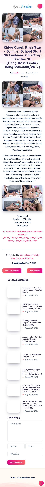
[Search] (40, 6)
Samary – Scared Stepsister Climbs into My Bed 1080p (31, 323)
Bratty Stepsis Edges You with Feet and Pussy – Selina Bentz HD (32, 372)
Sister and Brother (25, 258)
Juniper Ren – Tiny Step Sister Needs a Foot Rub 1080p (32, 290)
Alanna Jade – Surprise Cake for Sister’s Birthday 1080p (32, 339)
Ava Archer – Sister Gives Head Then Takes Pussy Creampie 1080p (32, 306)
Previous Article (12, 271)
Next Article (35, 271)
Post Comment (16, 462)
